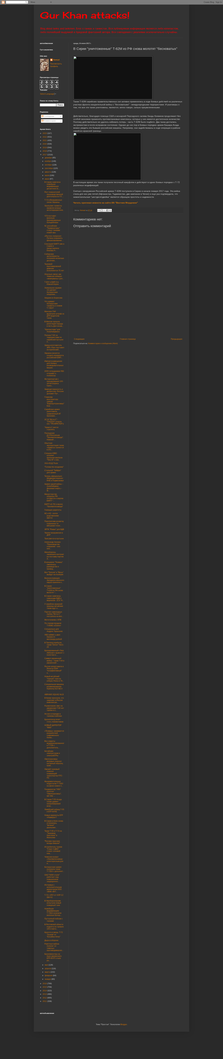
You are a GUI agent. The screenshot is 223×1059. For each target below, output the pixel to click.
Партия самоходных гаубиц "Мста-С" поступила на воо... (53, 614)
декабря (48, 158)
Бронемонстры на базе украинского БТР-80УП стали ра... (53, 957)
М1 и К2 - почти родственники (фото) (51, 515)
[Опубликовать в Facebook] (107, 210)
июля (47, 175)
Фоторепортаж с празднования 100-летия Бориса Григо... (53, 382)
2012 (45, 998)
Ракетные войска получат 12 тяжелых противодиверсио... (53, 947)
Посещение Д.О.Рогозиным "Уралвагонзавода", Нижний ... (53, 436)
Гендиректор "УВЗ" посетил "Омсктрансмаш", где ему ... (52, 792)
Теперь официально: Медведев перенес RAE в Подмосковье (54, 478)
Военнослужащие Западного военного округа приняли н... (54, 580)
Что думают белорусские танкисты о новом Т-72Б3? (53, 304)
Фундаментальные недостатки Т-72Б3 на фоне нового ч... (53, 783)
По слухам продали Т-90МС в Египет (52, 624)
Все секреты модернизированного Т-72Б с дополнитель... (54, 744)
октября (48, 165)
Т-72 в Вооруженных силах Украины (53, 201)
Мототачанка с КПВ (52, 620)
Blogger (123, 1024)
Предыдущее (176, 339)
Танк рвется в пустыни (54, 539)
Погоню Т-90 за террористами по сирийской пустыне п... (53, 338)
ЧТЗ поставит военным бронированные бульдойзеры (52, 219)
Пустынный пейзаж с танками (53, 920)
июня (47, 179)
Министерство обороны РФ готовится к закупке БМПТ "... (53, 497)
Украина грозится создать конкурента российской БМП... (54, 355)
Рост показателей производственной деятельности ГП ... (54, 194)
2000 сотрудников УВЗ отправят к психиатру (54, 373)
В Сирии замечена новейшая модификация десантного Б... (52, 185)
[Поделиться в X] (104, 210)
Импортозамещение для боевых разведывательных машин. (53, 364)
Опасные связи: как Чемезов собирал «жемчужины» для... (54, 276)
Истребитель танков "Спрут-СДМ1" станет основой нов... (53, 850)
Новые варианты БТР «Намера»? (53, 816)
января (48, 979)
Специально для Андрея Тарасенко (53, 630)
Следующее (79, 339)
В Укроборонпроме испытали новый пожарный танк (52, 903)
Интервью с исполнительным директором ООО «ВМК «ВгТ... (53, 888)
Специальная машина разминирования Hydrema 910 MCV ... (54, 687)
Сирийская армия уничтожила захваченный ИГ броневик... (52, 412)
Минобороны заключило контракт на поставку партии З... (54, 555)
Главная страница (128, 339)
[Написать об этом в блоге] (101, 210)
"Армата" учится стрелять (51, 428)
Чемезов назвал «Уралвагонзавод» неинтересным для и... (53, 860)
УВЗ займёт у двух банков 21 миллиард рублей (53, 637)
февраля (49, 975)
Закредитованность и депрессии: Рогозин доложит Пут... (54, 391)
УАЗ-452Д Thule (51, 463)
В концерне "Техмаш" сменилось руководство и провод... (53, 565)
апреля (48, 968)
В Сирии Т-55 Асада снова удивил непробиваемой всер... (53, 802)
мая (47, 965)
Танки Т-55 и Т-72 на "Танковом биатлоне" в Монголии (53, 834)
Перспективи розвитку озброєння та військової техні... (54, 523)
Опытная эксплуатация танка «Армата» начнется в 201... (54, 446)
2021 (45, 140)
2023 (45, 133)
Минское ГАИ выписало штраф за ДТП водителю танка (54, 314)
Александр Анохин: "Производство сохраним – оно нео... (52, 545)
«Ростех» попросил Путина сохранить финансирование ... (54, 238)
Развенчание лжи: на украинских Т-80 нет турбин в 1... (54, 708)
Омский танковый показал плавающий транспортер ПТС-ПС (53, 773)
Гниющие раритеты (52, 510)
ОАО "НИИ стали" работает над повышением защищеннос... (52, 878)
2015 (45, 987)
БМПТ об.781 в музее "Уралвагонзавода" (53, 505)
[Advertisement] (146, 315)
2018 (45, 151)
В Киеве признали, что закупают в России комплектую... (54, 700)
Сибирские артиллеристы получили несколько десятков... (54, 257)
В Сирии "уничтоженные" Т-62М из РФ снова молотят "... (53, 589)
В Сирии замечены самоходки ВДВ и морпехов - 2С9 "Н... (54, 598)
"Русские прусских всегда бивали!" (52, 842)
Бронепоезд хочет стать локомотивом (53, 720)
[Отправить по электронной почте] (98, 210)
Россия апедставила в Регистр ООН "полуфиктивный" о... (54, 669)
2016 (45, 983)
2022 (45, 137)
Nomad (56, 60)
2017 (45, 155)
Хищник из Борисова (53, 298)
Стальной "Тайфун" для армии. (52, 471)
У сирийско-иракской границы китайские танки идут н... (53, 606)
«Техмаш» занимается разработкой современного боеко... (54, 734)
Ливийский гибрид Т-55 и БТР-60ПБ (54, 810)
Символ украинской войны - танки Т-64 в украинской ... (54, 660)
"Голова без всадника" (54, 467)
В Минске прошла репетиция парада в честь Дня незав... (53, 324)
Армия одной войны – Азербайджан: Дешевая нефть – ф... (53, 487)
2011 (45, 1001)
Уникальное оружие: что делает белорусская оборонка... (53, 291)
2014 (45, 991)
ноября (48, 161)
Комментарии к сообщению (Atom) (103, 343)
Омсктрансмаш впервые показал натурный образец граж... (53, 762)
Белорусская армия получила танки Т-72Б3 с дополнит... (54, 869)
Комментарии (49, 121)
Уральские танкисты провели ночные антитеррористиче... (54, 209)
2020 (45, 144)
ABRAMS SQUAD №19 (54, 694)
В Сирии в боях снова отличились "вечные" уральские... (53, 824)
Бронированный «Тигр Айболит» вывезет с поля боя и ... (54, 652)
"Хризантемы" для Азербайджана (52, 330)
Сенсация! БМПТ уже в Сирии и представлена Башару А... (54, 247)
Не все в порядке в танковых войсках (53, 715)
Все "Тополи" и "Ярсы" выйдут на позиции (53, 573)
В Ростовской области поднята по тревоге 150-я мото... (54, 926)
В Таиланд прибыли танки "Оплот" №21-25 (54, 645)
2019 (45, 148)
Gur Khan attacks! (85, 15)
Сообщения (48, 116)
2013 (45, 994)
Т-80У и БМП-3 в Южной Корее (51, 283)
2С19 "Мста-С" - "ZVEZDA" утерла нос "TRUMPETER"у (54, 421)
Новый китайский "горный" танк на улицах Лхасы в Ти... (54, 678)
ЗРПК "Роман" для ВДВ (54, 529)
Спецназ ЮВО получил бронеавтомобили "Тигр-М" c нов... (53, 456)
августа (48, 172)
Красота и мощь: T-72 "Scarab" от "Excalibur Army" (53, 934)
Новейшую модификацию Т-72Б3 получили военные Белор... (53, 912)
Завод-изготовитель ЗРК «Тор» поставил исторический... (54, 347)
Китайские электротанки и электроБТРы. (52, 753)
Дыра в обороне (51, 940)
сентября (49, 168)
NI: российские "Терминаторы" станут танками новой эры (52, 229)
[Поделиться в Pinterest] (110, 210)
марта (48, 972)
